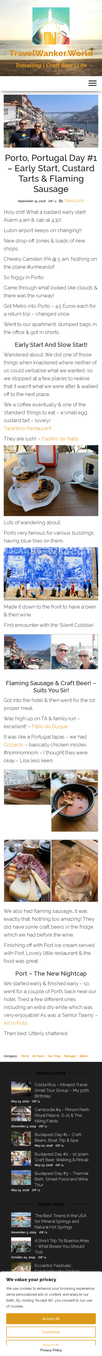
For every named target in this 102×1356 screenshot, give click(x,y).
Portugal (70, 1056)
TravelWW (74, 201)
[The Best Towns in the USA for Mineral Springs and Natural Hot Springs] (21, 1219)
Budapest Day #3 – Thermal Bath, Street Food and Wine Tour (61, 1179)
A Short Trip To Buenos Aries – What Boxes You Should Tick (62, 1246)
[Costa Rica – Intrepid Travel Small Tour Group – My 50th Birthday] (21, 1088)
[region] (51, 1313)
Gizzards (14, 745)
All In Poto (15, 1023)
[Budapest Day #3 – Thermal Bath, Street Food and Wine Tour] (21, 1177)
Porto (25, 1056)
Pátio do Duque (50, 726)
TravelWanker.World (51, 53)
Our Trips (54, 1056)
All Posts (38, 1056)
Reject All (51, 1345)
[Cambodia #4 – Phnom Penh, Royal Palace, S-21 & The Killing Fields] (21, 1113)
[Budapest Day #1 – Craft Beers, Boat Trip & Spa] (21, 1138)
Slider (83, 1056)
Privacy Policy (51, 1350)
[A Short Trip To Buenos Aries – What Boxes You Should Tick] (21, 1245)
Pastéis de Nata (60, 439)
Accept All (51, 1319)
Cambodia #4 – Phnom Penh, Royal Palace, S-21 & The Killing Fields (62, 1115)
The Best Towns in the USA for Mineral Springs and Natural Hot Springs (60, 1221)
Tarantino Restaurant (27, 428)
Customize (51, 1332)
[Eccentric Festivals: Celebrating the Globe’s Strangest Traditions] (21, 1269)
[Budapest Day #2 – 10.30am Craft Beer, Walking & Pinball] (21, 1158)
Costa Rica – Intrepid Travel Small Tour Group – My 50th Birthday (62, 1090)
